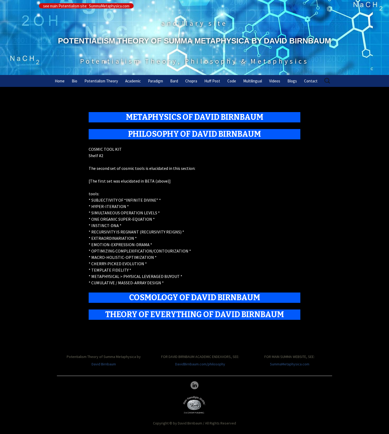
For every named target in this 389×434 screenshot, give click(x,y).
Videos (274, 80)
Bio (74, 80)
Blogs (292, 80)
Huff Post (212, 80)
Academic (133, 80)
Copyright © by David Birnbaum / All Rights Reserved (194, 423)
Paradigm (155, 80)
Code (231, 80)
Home (60, 80)
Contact (311, 80)
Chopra (191, 80)
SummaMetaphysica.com (289, 364)
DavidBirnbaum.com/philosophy (200, 364)
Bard (174, 80)
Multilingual (252, 80)
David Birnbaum (104, 364)
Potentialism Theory (101, 80)
